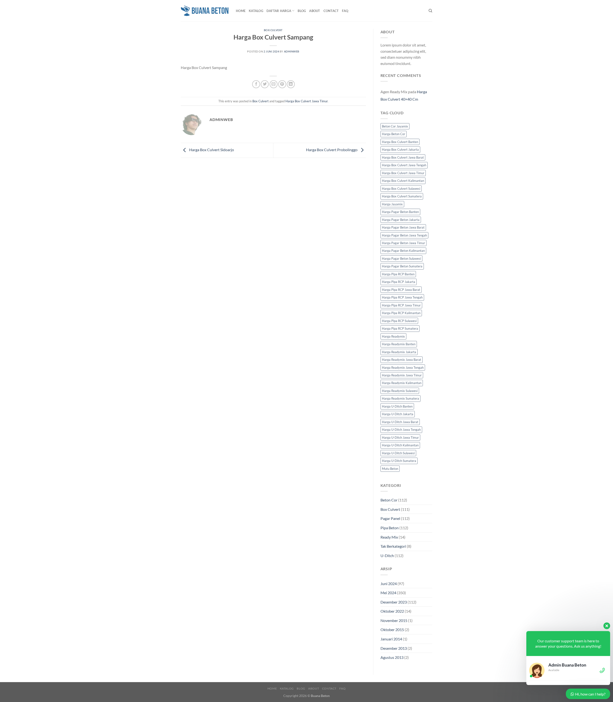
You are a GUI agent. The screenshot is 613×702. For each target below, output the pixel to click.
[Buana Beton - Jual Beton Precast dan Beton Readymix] (205, 11)
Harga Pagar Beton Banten (400, 212)
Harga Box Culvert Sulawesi (401, 188)
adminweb (291, 51)
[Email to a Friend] (274, 84)
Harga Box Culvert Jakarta (400, 149)
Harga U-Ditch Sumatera (399, 461)
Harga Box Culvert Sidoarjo (211, 150)
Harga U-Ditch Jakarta (397, 414)
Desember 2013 (393, 648)
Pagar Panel (390, 518)
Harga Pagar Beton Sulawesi (401, 258)
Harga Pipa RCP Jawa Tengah (402, 297)
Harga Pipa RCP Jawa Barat (401, 290)
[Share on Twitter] (265, 84)
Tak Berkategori (393, 546)
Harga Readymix (393, 336)
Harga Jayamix (392, 204)
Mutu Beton (390, 469)
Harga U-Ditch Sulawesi (398, 453)
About (314, 11)
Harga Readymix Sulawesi (400, 391)
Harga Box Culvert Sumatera (402, 196)
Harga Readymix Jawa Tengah (403, 367)
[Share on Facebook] (256, 84)
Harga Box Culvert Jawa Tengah (404, 165)
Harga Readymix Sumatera (400, 398)
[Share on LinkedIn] (291, 84)
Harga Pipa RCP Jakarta (398, 282)
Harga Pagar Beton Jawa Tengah (404, 235)
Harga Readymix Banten (398, 344)
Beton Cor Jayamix (395, 126)
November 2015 (393, 620)
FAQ (345, 11)
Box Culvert (273, 30)
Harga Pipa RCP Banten (398, 274)
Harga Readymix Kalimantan (401, 383)
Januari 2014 (391, 639)
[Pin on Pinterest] (282, 84)
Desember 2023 (393, 602)
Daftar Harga (279, 11)
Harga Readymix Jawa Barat (401, 360)
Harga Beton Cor (393, 134)
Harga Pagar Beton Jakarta (401, 220)
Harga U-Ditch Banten (397, 406)
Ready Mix (389, 537)
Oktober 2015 (392, 629)
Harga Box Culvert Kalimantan (403, 181)
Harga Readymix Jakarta (399, 352)
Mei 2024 (388, 592)
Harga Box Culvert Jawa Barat (403, 157)
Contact (331, 11)
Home (240, 11)
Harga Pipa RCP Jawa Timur (401, 305)
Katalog (256, 11)
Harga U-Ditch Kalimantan (400, 445)
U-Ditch (387, 555)
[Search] (430, 10)
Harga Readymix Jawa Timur (402, 375)
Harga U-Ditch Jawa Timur (400, 437)
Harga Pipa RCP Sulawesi (399, 321)
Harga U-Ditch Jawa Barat (400, 422)
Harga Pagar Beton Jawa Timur (403, 243)
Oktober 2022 (392, 611)
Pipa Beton (389, 527)
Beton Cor (388, 500)
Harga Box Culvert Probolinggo (332, 150)
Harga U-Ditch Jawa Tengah (401, 430)
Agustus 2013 (391, 657)
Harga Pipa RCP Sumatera (400, 328)
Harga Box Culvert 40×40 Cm (403, 95)
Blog (302, 11)
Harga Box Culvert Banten (400, 142)
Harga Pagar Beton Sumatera (402, 266)
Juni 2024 (388, 583)
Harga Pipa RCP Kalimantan (401, 313)
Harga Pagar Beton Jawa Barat (403, 227)
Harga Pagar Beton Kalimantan (403, 251)
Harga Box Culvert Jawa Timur (306, 101)
